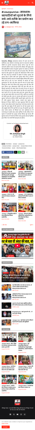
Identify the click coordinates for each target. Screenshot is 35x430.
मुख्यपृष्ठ (4, 8)
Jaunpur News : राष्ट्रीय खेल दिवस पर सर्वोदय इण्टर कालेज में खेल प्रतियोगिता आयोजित (9, 388)
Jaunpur (15, 144)
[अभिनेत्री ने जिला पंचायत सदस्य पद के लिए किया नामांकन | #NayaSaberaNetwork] (6, 296)
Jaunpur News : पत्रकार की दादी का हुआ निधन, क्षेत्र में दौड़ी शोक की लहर (25, 368)
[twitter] (14, 414)
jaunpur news (16, 146)
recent (13, 148)
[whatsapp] (24, 414)
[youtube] (17, 414)
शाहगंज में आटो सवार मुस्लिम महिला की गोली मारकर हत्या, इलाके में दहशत (22, 304)
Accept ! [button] (5, 427)
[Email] (23, 152)
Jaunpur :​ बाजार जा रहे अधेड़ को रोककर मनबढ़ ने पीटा (8, 196)
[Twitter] (15, 152)
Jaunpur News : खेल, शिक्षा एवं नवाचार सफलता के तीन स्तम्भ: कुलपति (9, 345)
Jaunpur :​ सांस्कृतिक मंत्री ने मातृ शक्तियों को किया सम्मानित (9, 215)
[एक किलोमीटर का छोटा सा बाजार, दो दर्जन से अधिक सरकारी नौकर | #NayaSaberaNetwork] (6, 287)
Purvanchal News (6, 148)
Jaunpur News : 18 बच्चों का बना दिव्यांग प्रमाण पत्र (25, 386)
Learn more (5, 423)
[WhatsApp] (19, 152)
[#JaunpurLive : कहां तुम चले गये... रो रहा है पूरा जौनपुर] (6, 314)
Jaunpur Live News (6, 146)
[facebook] (10, 414)
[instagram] (21, 414)
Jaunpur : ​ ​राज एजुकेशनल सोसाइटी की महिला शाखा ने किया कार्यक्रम (25, 196)
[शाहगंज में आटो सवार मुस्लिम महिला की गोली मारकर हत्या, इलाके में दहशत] (6, 305)
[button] (2, 2)
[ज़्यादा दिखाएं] (26, 152)
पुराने (31, 225)
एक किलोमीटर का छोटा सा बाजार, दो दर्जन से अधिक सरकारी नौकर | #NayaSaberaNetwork (22, 286)
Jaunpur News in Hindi (26, 146)
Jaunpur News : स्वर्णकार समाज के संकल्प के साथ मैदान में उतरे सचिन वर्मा (8, 368)
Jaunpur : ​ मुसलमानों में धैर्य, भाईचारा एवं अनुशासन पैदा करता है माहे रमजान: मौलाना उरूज (25, 174)
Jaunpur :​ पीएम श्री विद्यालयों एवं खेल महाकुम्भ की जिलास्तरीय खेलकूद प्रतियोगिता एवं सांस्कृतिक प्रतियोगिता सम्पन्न (9, 175)
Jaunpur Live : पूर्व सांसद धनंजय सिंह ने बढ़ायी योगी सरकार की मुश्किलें (22, 321)
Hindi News (10, 8)
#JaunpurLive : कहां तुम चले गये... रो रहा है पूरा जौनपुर (22, 312)
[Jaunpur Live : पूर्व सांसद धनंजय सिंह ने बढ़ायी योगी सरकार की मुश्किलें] (6, 322)
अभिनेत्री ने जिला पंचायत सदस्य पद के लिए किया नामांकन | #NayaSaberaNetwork (22, 295)
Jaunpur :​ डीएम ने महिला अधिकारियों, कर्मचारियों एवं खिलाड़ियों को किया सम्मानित (25, 216)
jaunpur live (21, 144)
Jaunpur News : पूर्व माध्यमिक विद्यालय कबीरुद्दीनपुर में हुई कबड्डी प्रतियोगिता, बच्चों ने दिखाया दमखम (25, 347)
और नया (5, 225)
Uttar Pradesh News (21, 148)
